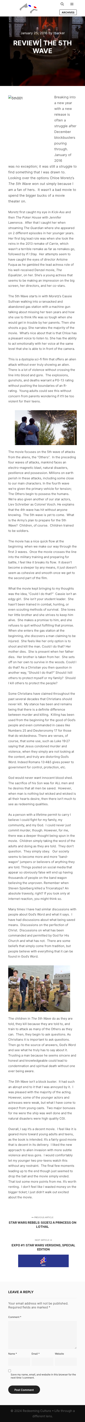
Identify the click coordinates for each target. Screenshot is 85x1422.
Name (12, 1353)
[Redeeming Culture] (29, 8)
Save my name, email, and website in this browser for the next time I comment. (43, 1376)
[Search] (62, 4)
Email (36, 1353)
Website (59, 1353)
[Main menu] (72, 4)
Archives (68, 12)
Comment (14, 1317)
